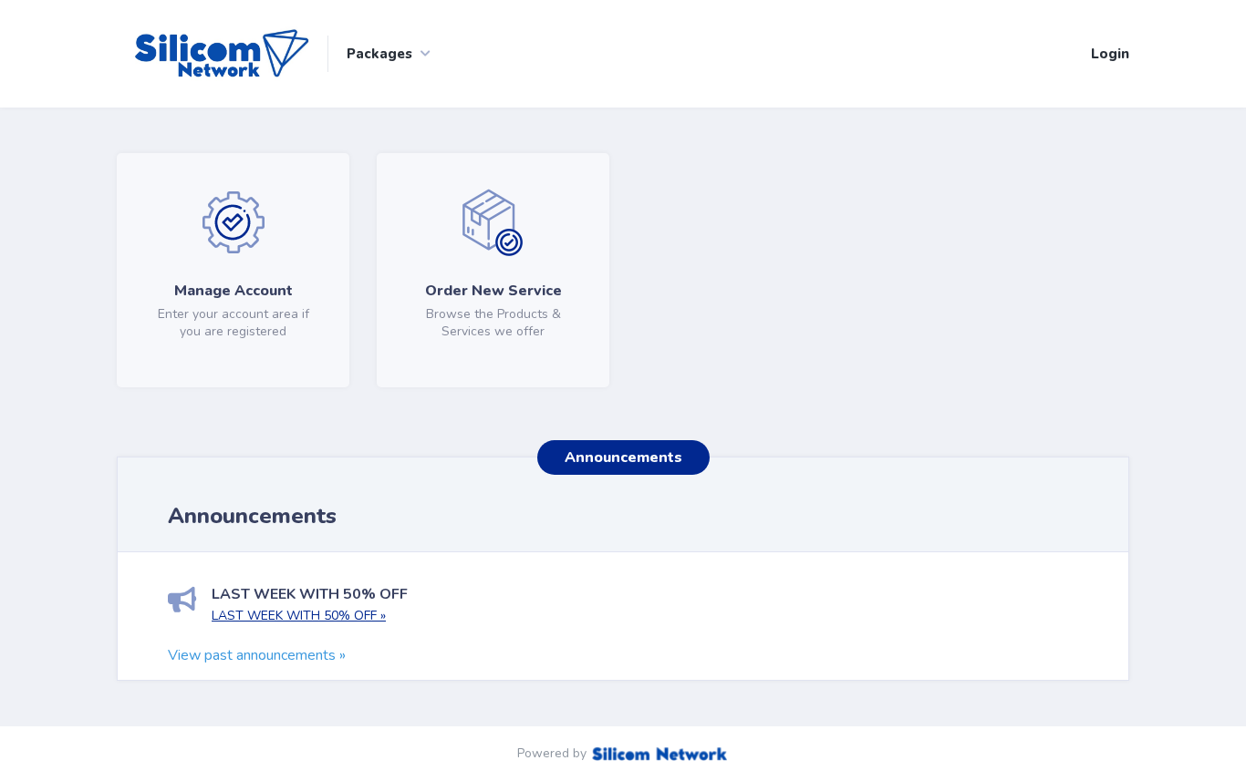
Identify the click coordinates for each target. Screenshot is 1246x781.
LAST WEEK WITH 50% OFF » (299, 615)
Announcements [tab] (623, 457)
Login (1110, 54)
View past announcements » (257, 655)
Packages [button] (379, 54)
